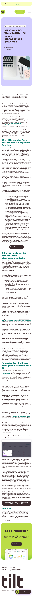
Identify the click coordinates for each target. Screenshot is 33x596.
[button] (29, 12)
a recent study (6, 373)
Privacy (4, 590)
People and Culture (15, 569)
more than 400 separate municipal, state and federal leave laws (16, 319)
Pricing (3, 570)
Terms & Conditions (11, 590)
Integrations (5, 569)
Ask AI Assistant (24, 592)
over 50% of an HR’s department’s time (12, 124)
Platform (4, 567)
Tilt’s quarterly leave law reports (21, 416)
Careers (12, 570)
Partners (12, 567)
